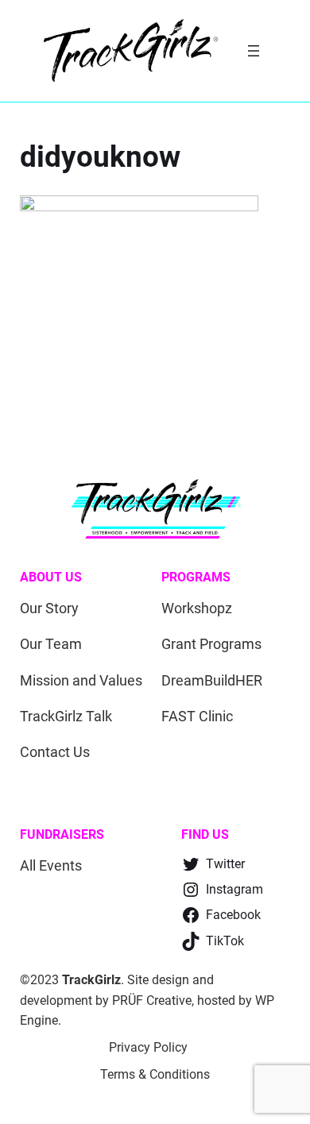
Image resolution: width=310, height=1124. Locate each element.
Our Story (49, 608)
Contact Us (55, 752)
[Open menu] (253, 50)
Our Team (51, 643)
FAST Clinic (197, 716)
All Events (51, 865)
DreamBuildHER (211, 680)
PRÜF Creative (152, 1000)
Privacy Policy (148, 1047)
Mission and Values (81, 680)
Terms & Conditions (155, 1074)
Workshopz (196, 608)
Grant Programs (211, 643)
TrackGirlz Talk (66, 716)
